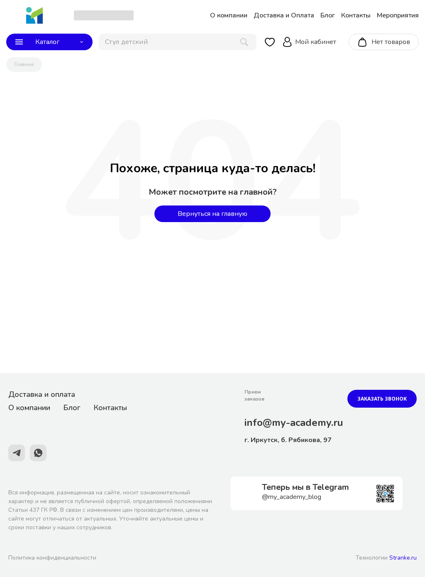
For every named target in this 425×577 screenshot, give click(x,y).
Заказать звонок (382, 398)
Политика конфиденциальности (52, 558)
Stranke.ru (403, 558)
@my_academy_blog (291, 496)
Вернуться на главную (212, 213)
